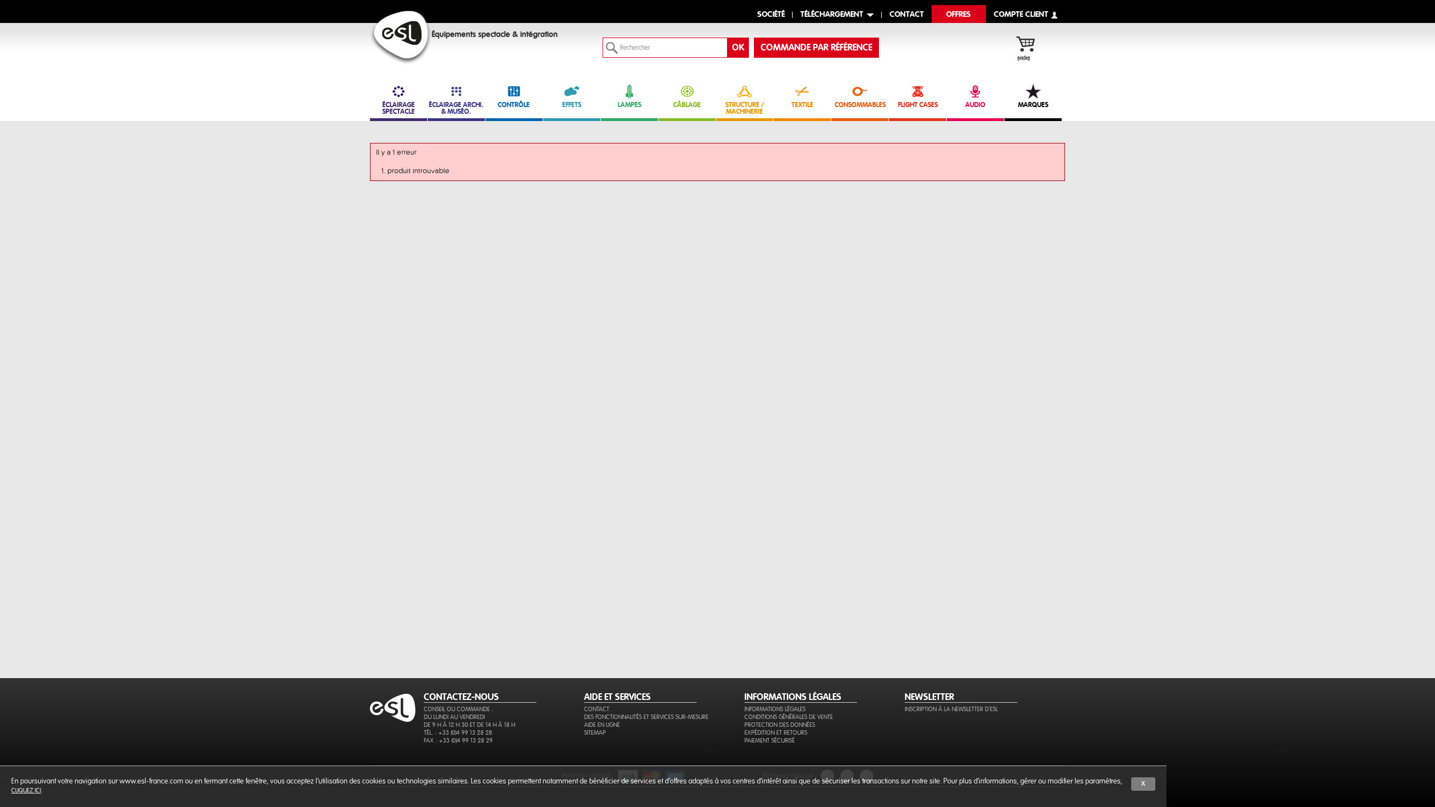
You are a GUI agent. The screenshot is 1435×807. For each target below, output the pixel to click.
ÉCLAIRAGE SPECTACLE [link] (398, 108)
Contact (596, 709)
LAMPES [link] (629, 104)
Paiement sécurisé (769, 741)
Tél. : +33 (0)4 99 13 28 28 (458, 733)
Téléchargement (831, 14)
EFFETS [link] (571, 104)
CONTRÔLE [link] (514, 104)
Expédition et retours (775, 733)
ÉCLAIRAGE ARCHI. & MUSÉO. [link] (456, 108)
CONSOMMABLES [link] (860, 104)
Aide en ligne (602, 725)
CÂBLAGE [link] (687, 104)
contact (907, 14)
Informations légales (775, 709)
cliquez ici (26, 790)
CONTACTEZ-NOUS (461, 697)
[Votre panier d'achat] (1031, 45)
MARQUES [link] (1033, 104)
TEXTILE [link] (802, 104)
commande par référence (816, 47)
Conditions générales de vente (788, 717)
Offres (958, 14)
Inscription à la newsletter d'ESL (951, 709)
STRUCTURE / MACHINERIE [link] (744, 108)
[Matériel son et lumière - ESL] (401, 37)
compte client (1021, 14)
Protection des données (779, 725)
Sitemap (595, 733)
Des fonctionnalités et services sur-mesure (646, 717)
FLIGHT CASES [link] (918, 104)
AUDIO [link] (975, 104)
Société (771, 14)
